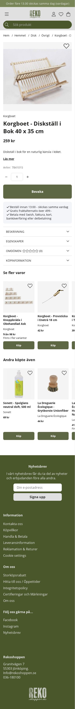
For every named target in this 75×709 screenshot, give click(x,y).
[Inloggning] (53, 14)
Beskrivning (15, 232)
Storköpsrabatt (14, 575)
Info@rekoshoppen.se (19, 673)
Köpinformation (18, 260)
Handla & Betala (15, 536)
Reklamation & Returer (20, 549)
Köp (18, 345)
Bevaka (37, 191)
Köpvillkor (10, 530)
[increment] (27, 177)
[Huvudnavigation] (6, 14)
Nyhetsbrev (12, 632)
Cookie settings (14, 555)
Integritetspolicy (15, 588)
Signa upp (37, 497)
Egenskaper (15, 241)
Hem (6, 35)
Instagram (11, 626)
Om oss (9, 600)
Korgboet (9, 116)
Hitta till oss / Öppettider (21, 581)
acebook (11, 620)
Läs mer (8, 159)
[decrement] (6, 177)
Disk (33, 35)
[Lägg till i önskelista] (67, 46)
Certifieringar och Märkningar (25, 594)
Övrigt (45, 35)
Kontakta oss (13, 524)
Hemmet (20, 35)
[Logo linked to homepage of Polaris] (35, 14)
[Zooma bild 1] (37, 76)
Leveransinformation (19, 542)
